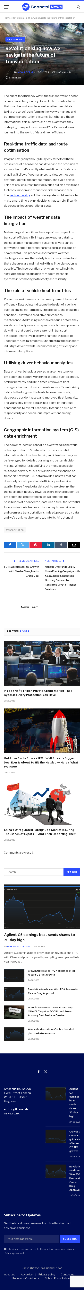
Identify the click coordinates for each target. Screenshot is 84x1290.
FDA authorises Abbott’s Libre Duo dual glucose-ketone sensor (51, 1031)
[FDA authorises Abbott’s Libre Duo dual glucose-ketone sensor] (14, 1034)
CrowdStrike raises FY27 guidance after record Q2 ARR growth (51, 973)
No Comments (63, 72)
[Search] (78, 7)
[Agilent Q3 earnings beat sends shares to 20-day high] (42, 907)
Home (7, 17)
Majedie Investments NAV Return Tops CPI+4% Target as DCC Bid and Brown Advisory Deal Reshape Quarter (51, 1011)
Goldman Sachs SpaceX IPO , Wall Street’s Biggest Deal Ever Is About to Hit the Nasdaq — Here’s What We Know (41, 762)
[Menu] (6, 7)
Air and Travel (15, 39)
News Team (25, 72)
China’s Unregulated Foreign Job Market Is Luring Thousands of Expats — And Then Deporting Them (40, 832)
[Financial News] (42, 7)
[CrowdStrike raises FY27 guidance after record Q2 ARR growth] (14, 975)
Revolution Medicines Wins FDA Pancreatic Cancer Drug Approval (53, 991)
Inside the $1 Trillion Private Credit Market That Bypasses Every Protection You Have (38, 693)
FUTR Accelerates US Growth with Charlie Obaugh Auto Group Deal (21, 571)
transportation (15, 529)
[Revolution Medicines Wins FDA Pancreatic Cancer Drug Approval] (14, 994)
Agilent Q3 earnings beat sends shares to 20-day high (39, 937)
